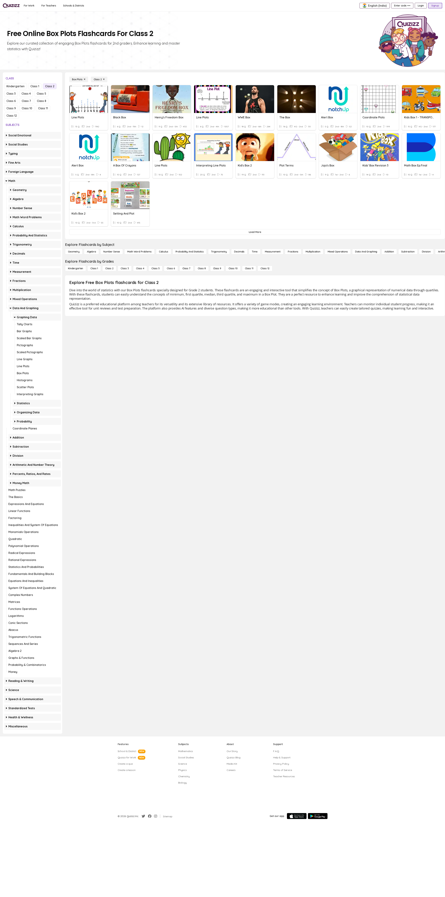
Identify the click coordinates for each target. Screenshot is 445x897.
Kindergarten (15, 86)
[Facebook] (149, 816)
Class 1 (34, 86)
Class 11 (43, 108)
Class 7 (26, 101)
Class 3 (11, 93)
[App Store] (297, 816)
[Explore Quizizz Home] (11, 5)
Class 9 (11, 108)
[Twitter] (143, 816)
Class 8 (41, 101)
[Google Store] (317, 816)
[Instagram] (155, 816)
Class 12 (11, 115)
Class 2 (49, 86)
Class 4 (26, 93)
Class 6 (11, 101)
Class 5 (41, 93)
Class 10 (27, 108)
